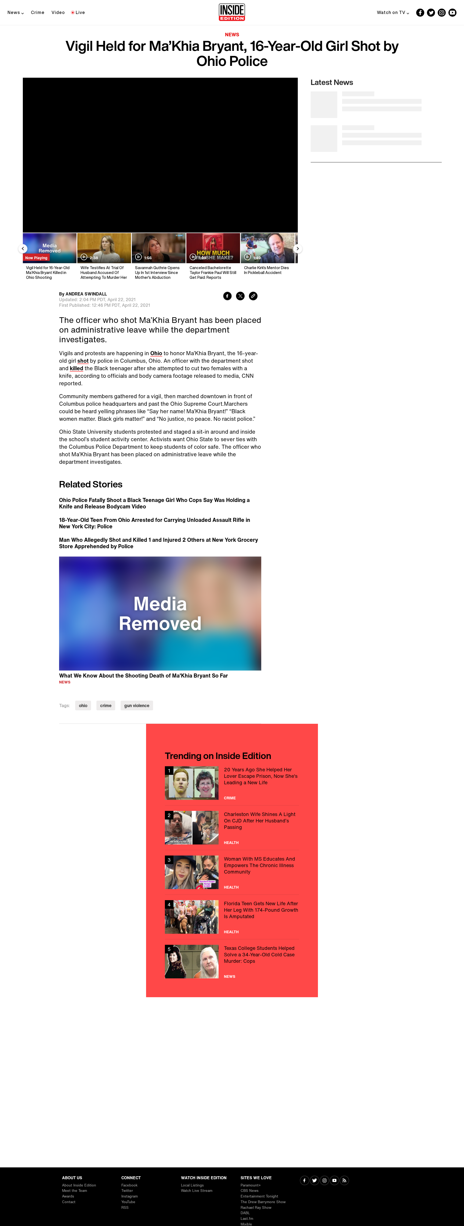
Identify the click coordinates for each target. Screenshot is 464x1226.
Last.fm (247, 1218)
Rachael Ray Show (256, 1207)
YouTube (128, 1201)
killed (76, 368)
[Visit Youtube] (334, 1181)
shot (83, 361)
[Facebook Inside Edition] (420, 13)
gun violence (136, 705)
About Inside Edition (79, 1185)
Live (80, 12)
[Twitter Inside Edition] (431, 13)
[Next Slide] (297, 248)
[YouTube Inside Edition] (452, 13)
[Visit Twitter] (314, 1181)
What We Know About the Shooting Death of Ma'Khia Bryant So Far (143, 675)
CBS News (250, 1190)
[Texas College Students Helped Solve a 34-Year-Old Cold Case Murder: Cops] (232, 961)
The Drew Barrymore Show (263, 1201)
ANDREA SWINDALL (86, 294)
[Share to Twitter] (240, 296)
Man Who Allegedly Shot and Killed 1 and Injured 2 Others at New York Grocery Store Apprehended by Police (158, 543)
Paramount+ (251, 1185)
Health (231, 842)
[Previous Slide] (22, 248)
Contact (68, 1201)
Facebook (129, 1185)
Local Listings (192, 1185)
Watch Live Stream (196, 1190)
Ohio (156, 353)
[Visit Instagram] (324, 1181)
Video (58, 12)
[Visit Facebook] (304, 1181)
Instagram (129, 1196)
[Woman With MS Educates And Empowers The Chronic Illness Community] (232, 872)
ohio (83, 705)
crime (105, 705)
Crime (38, 12)
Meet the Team (74, 1190)
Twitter (127, 1190)
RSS (125, 1207)
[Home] (232, 12)
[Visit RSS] (344, 1181)
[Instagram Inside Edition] (442, 13)
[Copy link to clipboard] (253, 296)
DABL (245, 1213)
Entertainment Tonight (259, 1196)
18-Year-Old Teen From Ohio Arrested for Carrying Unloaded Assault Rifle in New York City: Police (154, 523)
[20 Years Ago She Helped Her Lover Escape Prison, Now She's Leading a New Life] (232, 783)
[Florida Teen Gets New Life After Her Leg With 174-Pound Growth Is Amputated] (232, 917)
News (14, 12)
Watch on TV (391, 12)
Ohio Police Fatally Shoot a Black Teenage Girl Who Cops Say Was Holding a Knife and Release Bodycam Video (154, 503)
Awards (68, 1196)
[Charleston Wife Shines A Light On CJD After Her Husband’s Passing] (232, 827)
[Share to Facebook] (227, 296)
